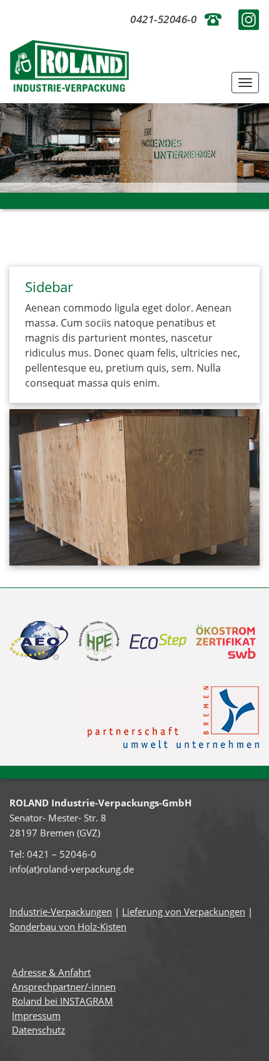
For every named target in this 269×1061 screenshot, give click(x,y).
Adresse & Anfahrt (51, 972)
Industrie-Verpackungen (60, 911)
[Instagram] (248, 18)
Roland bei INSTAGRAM (62, 1001)
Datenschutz (38, 1029)
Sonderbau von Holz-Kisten (67, 926)
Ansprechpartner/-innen (64, 986)
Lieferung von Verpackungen (183, 911)
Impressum (36, 1015)
